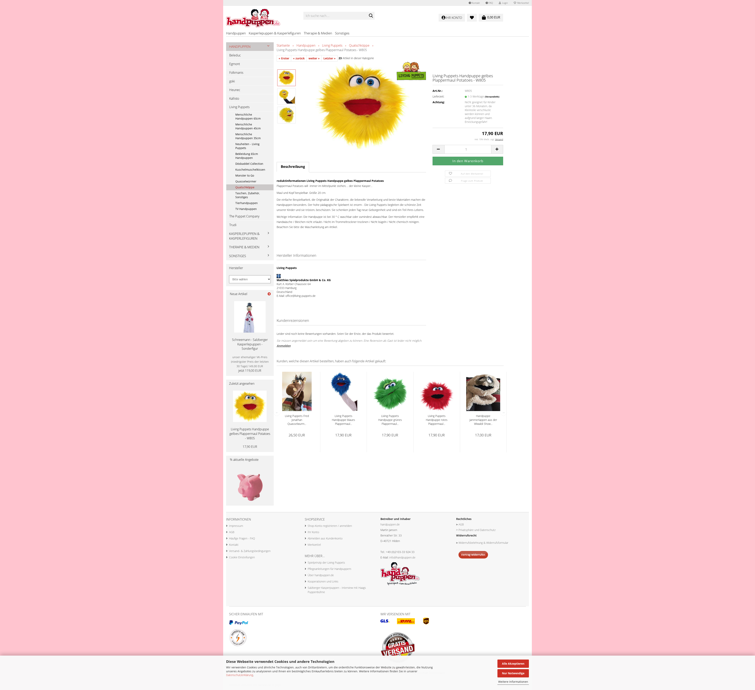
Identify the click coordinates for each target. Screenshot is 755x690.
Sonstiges (342, 33)
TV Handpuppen (246, 209)
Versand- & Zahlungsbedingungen (250, 551)
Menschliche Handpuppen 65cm (248, 116)
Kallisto (234, 98)
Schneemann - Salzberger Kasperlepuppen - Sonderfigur (250, 344)
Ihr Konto (313, 532)
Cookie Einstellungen (242, 557)
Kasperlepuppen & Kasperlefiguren (275, 33)
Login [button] (504, 3)
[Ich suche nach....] (371, 16)
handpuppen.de (390, 524)
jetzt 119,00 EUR (250, 364)
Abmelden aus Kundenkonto (325, 538)
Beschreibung (293, 166)
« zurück (299, 58)
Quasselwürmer (245, 181)
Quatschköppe (244, 187)
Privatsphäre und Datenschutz (477, 530)
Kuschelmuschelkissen (250, 169)
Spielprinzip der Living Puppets (326, 562)
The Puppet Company (244, 216)
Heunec (234, 90)
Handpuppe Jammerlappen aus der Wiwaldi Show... (483, 420)
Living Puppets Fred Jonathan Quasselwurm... (297, 420)
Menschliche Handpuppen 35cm (248, 136)
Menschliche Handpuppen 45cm (248, 126)
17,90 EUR (250, 446)
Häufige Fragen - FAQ (242, 538)
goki (232, 81)
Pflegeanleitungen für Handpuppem (329, 569)
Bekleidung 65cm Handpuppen (246, 156)
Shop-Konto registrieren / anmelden (330, 526)
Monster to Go (244, 175)
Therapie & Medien (318, 33)
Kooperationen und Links (323, 581)
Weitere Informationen (513, 682)
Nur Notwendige (513, 673)
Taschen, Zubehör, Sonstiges (247, 195)
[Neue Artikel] (269, 294)
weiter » (314, 58)
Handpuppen (236, 33)
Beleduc (235, 55)
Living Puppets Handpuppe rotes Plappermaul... (436, 420)
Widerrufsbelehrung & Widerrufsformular (483, 543)
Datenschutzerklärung (239, 675)
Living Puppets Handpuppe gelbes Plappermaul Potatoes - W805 (249, 433)
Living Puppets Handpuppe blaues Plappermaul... (343, 420)
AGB (231, 532)
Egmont (234, 64)
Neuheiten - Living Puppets (247, 146)
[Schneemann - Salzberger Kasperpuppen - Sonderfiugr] (250, 317)
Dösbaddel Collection (249, 164)
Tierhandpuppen (246, 203)
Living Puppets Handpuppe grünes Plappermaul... (390, 420)
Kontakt (475, 3)
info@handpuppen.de (402, 557)
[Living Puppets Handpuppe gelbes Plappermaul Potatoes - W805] (362, 105)
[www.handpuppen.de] (261, 16)
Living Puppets (239, 107)
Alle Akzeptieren (513, 663)
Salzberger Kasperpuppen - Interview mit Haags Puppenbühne (337, 590)
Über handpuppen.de (321, 575)
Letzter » (329, 58)
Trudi (233, 225)
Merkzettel (522, 3)
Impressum (236, 526)
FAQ (490, 3)
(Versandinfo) (492, 96)
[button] (438, 149)
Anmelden (284, 346)
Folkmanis (236, 72)
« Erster (284, 58)
